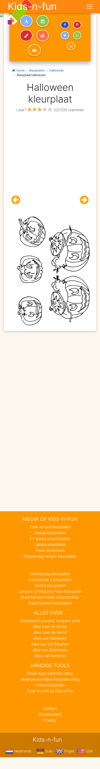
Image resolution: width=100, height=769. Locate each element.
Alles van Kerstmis (50, 655)
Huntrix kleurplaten (50, 585)
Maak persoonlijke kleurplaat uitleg (50, 679)
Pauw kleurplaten (50, 550)
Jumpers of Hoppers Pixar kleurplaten (50, 591)
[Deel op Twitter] (65, 35)
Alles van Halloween (50, 638)
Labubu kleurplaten (50, 544)
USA (88, 751)
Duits (48, 751)
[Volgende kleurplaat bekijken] (82, 200)
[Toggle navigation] (89, 6)
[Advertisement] (50, 164)
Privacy (50, 720)
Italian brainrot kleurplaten (50, 603)
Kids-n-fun (32, 6)
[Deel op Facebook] (65, 25)
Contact (50, 708)
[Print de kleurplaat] (42, 35)
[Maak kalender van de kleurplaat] (42, 21)
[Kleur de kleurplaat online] (26, 35)
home (20, 70)
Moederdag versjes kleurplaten (50, 556)
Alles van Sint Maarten (50, 644)
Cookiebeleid (50, 714)
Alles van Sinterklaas (50, 649)
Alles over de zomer (50, 626)
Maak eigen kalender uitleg (50, 673)
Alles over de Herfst (50, 632)
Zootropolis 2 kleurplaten (50, 579)
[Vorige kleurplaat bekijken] (17, 200)
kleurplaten (37, 70)
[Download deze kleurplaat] (34, 50)
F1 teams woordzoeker (50, 538)
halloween (57, 70)
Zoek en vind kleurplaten (50, 526)
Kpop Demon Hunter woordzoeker (50, 597)
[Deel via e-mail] (71, 46)
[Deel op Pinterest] (77, 25)
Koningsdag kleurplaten (50, 573)
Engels (68, 751)
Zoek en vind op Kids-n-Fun (50, 690)
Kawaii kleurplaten (50, 532)
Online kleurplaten (50, 685)
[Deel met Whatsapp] (77, 35)
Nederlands (22, 751)
